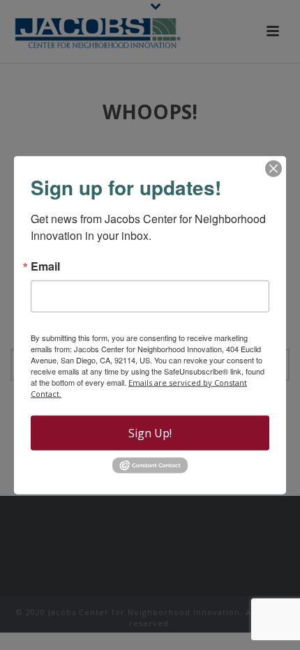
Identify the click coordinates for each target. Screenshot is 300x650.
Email (45, 266)
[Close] (273, 168)
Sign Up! (150, 433)
